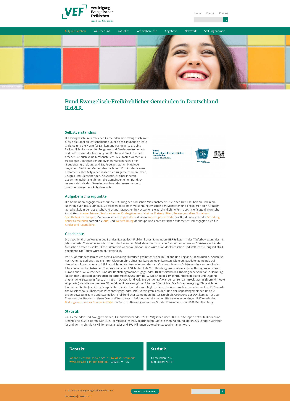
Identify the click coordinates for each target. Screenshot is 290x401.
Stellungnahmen (214, 31)
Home (197, 13)
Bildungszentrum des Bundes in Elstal (89, 302)
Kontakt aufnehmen (145, 391)
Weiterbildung (125, 221)
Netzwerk (191, 31)
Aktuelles (123, 31)
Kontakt (223, 13)
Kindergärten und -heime (137, 213)
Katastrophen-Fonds (160, 217)
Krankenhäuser (89, 213)
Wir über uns (102, 31)
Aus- (106, 221)
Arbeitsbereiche (147, 31)
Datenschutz (84, 396)
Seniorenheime (110, 213)
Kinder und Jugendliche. (80, 224)
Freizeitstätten (163, 213)
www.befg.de (77, 362)
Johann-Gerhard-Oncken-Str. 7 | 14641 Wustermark (102, 358)
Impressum (71, 396)
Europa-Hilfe (125, 217)
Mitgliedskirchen (75, 31)
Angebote (171, 31)
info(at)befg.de (98, 362)
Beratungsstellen (184, 213)
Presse (210, 13)
